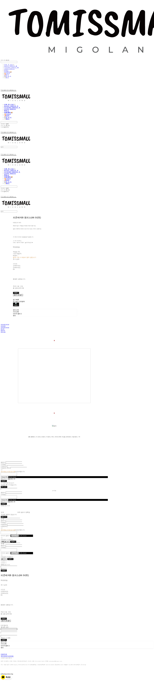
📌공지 (6, 74)
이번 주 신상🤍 (9, 64)
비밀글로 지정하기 (7, 539)
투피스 (6, 70)
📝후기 (6, 77)
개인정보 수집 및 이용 (8, 471)
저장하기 (3, 481)
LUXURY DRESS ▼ (11, 67)
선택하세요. (17, 265)
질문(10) (3, 330)
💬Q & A (7, 76)
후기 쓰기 (4, 487)
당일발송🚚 (8, 71)
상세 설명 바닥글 (5, 327)
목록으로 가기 (5, 541)
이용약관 (4, 654)
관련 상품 (3, 332)
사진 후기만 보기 (8, 483)
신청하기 (3, 640)
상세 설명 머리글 (5, 324)
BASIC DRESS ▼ (10, 66)
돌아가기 (3, 559)
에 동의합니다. (13, 471)
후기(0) (2, 329)
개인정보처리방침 (7, 656)
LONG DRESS (9, 69)
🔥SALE (7, 73)
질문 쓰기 (4, 516)
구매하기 (3, 570)
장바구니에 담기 (5, 620)
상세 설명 (3, 326)
